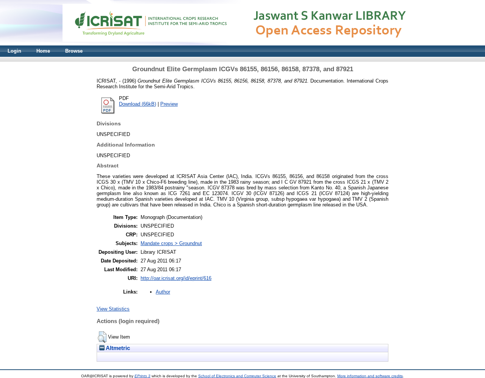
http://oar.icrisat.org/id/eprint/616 (176, 278)
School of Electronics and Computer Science (237, 376)
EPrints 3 (142, 376)
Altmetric (117, 348)
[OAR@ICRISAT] (242, 44)
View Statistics (113, 309)
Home (43, 51)
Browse (74, 51)
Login (14, 51)
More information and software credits (370, 376)
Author (163, 292)
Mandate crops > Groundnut (171, 243)
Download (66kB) (137, 104)
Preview (169, 104)
